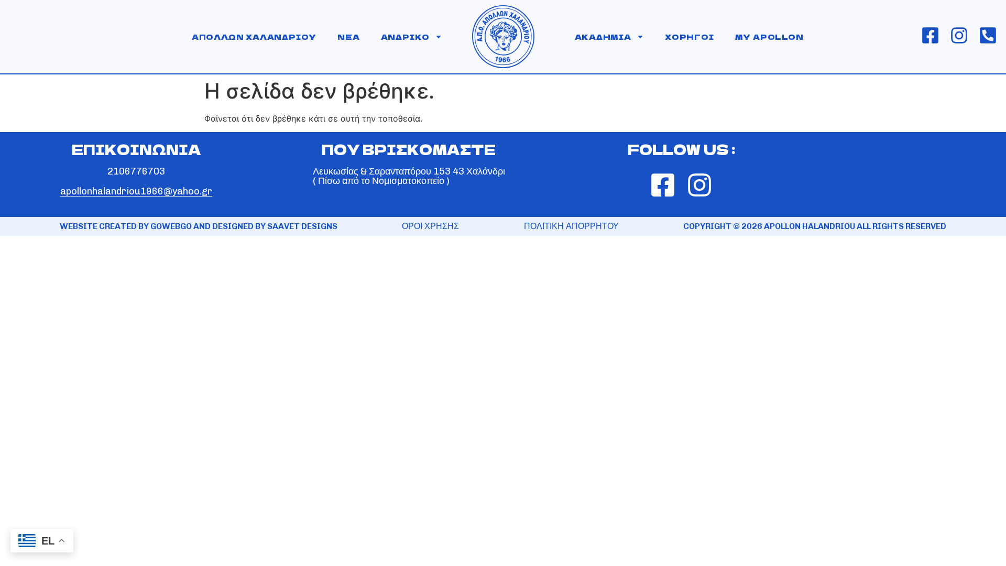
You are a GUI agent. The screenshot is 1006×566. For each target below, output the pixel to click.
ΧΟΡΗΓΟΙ (689, 36)
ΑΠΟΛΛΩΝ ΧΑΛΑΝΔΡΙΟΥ (254, 36)
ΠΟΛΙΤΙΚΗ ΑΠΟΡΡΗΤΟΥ (571, 226)
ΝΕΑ (348, 36)
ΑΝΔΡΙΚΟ (405, 36)
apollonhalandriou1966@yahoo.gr (136, 191)
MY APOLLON (769, 36)
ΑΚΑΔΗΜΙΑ (603, 36)
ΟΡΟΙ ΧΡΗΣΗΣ (430, 226)
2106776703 (136, 171)
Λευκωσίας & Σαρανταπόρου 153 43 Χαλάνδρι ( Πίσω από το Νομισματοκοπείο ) (409, 176)
